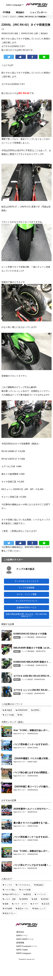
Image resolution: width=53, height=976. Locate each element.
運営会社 (20, 932)
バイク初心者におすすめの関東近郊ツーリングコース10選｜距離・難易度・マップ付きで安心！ (31, 772)
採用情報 (20, 943)
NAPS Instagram (23, 953)
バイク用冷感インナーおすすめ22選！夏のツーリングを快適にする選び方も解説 (31, 744)
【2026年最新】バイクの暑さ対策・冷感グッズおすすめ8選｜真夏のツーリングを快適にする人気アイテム (32, 758)
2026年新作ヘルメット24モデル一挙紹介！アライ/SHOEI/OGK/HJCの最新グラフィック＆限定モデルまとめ (31, 809)
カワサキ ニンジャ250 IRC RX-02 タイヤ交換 (31, 690)
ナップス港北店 (27, 679)
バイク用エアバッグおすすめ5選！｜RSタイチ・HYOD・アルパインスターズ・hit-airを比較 (32, 865)
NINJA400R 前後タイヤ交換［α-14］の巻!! (32, 648)
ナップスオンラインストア (26, 581)
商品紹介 (17, 637)
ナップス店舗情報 (26, 588)
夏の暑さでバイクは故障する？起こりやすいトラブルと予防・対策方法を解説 (31, 823)
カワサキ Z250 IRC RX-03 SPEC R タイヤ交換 (31, 676)
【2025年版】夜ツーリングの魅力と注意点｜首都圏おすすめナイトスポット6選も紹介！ (31, 786)
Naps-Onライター (19, 733)
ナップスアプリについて (26, 601)
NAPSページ (21, 935)
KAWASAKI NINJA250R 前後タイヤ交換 (32, 662)
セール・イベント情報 (26, 594)
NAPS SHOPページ (24, 939)
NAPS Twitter (22, 950)
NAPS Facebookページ (26, 946)
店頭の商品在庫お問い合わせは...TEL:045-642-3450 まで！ (26, 615)
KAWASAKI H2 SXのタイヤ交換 (30, 634)
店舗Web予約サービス (26, 607)
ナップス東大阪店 (25, 569)
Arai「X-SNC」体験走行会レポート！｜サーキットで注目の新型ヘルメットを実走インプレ (31, 730)
